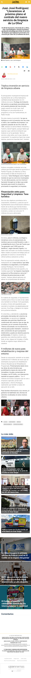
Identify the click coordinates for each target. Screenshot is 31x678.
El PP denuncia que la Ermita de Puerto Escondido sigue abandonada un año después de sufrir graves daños (15, 580)
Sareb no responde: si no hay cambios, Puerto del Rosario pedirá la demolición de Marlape (15, 451)
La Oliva (5, 421)
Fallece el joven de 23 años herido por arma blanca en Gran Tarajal (15, 530)
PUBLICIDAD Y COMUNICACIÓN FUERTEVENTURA (16, 649)
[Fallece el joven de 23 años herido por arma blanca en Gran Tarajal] (15, 522)
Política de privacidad (9, 660)
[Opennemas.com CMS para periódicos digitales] (16, 668)
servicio (18, 421)
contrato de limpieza (18, 424)
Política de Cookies (22, 660)
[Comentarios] (24, 71)
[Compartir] (2, 67)
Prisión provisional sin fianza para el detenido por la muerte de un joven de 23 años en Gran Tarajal (15, 510)
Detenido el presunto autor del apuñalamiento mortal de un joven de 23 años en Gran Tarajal (15, 470)
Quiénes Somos (8, 658)
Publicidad (16, 658)
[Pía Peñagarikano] (3, 75)
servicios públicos (8, 424)
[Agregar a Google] (10, 67)
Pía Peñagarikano (12, 74)
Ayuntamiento (12, 421)
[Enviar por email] (29, 71)
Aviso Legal (23, 658)
